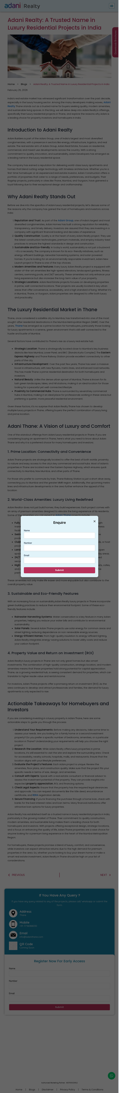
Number (28, 543)
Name (27, 530)
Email (26, 555)
